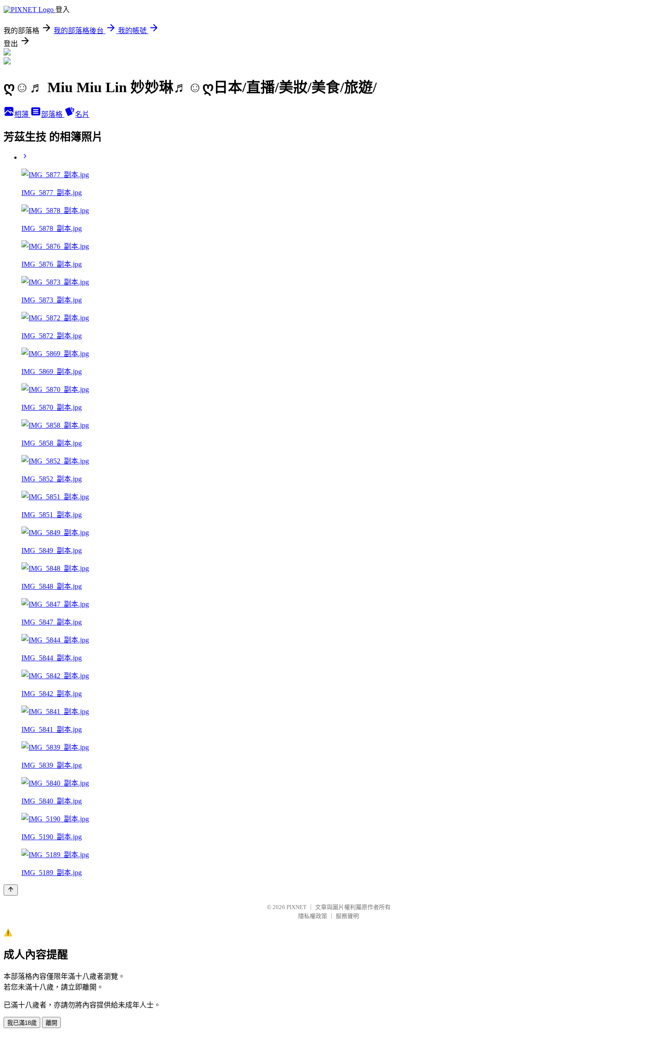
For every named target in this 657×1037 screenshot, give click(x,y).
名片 (82, 114)
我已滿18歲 (22, 1023)
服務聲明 (347, 916)
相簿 (22, 114)
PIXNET (296, 907)
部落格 (52, 114)
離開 (51, 1023)
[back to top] (11, 890)
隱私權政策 (312, 916)
